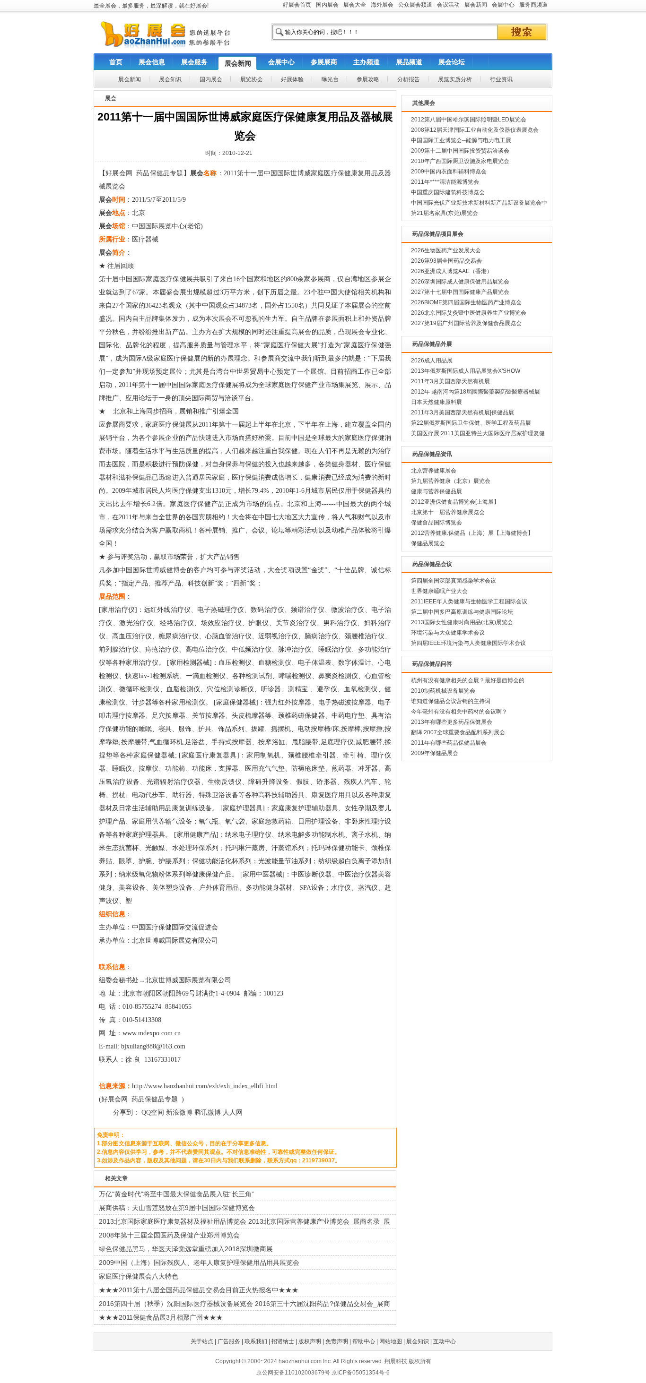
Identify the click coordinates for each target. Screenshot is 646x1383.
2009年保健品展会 (434, 753)
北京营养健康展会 (433, 470)
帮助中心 (363, 1341)
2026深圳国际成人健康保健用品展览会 (460, 281)
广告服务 (229, 1341)
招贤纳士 (282, 1341)
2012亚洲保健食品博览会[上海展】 (455, 501)
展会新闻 (475, 4)
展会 (196, 173)
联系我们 (255, 1341)
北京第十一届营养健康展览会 (448, 512)
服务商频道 (533, 4)
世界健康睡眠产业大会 (439, 591)
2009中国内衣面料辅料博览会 (449, 171)
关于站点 (202, 1341)
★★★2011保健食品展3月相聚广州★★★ (161, 1317)
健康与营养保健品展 (436, 491)
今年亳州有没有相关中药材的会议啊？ (459, 711)
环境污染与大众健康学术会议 (448, 632)
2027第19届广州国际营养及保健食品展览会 (466, 323)
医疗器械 (145, 239)
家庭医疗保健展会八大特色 (138, 1276)
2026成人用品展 (432, 360)
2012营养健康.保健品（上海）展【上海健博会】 (472, 533)
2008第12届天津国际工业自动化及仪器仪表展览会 (475, 130)
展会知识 (417, 1341)
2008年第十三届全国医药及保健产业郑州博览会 (169, 1235)
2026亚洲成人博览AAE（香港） (451, 271)
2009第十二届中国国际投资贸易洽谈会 (460, 150)
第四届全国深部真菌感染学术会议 (453, 580)
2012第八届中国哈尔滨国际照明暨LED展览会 (468, 119)
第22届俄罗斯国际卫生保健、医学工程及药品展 (471, 423)
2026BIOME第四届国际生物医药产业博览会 (466, 302)
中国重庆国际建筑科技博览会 (448, 192)
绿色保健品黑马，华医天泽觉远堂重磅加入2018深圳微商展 (186, 1249)
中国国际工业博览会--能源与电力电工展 (461, 140)
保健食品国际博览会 (436, 522)
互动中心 (444, 1341)
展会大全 (354, 4)
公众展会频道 (415, 4)
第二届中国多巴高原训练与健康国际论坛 (462, 612)
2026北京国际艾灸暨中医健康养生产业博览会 (468, 312)
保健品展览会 (428, 543)
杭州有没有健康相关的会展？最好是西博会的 (467, 680)
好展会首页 (297, 4)
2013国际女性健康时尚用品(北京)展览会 (462, 622)
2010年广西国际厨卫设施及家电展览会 (460, 161)
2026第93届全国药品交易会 (446, 261)
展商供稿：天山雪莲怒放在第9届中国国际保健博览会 (177, 1207)
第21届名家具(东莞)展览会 (444, 213)
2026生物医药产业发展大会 (446, 250)
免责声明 (336, 1341)
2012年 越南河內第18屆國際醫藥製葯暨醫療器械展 (475, 391)
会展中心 (503, 4)
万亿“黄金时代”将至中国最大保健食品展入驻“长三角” (176, 1194)
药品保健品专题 (159, 173)
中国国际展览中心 (158, 226)
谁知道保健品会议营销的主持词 (450, 701)
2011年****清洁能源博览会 (445, 182)
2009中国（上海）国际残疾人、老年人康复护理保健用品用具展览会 (199, 1262)
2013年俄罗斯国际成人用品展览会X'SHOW (465, 371)
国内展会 (327, 4)
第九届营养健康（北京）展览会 (450, 481)
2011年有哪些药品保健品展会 (449, 742)
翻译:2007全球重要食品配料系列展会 (458, 732)
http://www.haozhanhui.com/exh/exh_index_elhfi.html (205, 1086)
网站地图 (390, 1341)
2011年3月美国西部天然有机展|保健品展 (462, 412)
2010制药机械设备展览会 (443, 690)
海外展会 (382, 4)
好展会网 (118, 173)
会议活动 (448, 4)
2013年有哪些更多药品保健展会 (451, 722)
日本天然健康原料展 (436, 402)
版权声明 (309, 1341)
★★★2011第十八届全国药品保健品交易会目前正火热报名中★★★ (198, 1290)
